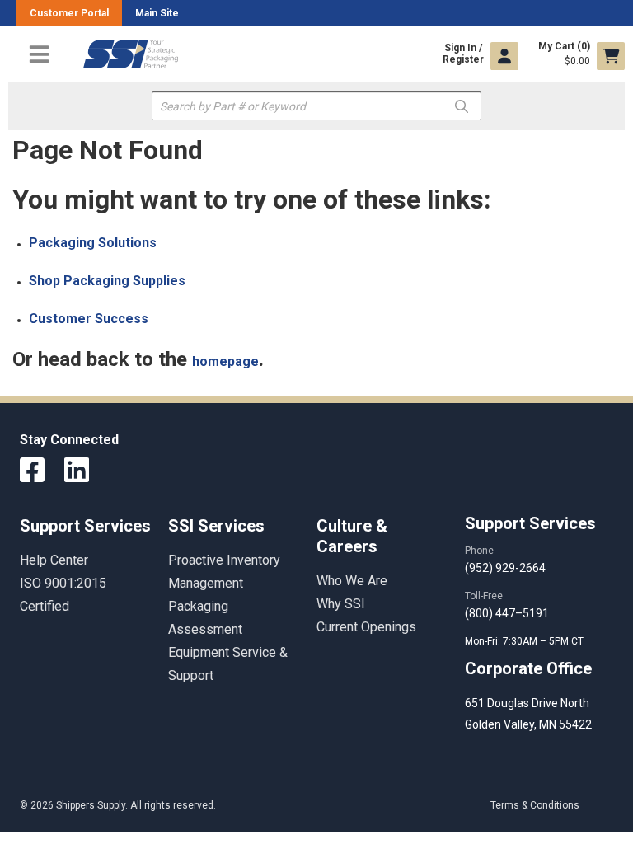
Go (461, 105)
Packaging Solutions (93, 243)
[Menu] (39, 54)
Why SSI (340, 604)
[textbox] (316, 105)
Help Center (54, 560)
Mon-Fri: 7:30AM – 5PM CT (525, 641)
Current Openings (366, 627)
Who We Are (351, 580)
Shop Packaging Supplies (107, 280)
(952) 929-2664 (505, 567)
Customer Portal (69, 13)
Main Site (157, 13)
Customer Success (88, 318)
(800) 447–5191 (507, 613)
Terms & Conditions (534, 805)
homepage (225, 361)
